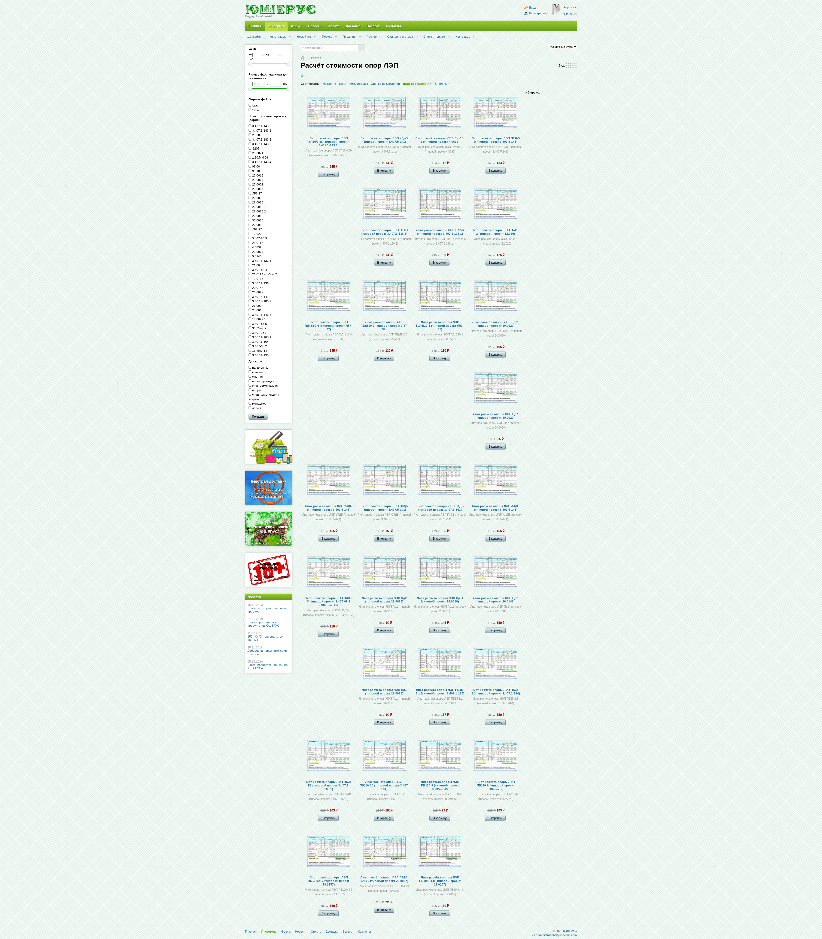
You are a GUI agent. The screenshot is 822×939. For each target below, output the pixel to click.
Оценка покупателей (385, 83)
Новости (314, 26)
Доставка (353, 26)
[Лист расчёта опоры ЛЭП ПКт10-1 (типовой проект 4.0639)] (440, 112)
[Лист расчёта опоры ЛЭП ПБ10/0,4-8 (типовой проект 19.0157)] (440, 851)
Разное (316, 57)
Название (329, 83)
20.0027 (257, 292)
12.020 (256, 234)
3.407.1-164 (260, 341)
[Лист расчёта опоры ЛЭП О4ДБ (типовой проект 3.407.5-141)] (384, 480)
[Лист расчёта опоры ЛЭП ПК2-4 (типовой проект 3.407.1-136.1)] (440, 204)
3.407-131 (258, 332)
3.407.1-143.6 (261, 126)
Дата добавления (416, 83)
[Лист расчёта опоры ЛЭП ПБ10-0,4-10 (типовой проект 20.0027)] (384, 851)
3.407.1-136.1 (261, 261)
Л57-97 (256, 229)
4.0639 (256, 247)
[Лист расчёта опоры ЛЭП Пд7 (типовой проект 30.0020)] (495, 388)
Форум (296, 26)
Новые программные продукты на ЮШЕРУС (263, 622)
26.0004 (257, 305)
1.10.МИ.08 (259, 157)
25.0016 (257, 310)
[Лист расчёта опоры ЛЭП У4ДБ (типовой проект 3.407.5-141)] (328, 480)
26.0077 (257, 180)
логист (256, 408)
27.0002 (257, 184)
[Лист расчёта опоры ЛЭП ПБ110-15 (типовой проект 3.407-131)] (384, 756)
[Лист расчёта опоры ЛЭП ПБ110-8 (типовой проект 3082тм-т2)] (440, 756)
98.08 (255, 166)
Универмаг (276, 26)
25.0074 (257, 252)
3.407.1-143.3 (261, 144)
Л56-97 (256, 193)
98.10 (255, 171)
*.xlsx (255, 110)
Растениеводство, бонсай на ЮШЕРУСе (267, 665)
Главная (255, 26)
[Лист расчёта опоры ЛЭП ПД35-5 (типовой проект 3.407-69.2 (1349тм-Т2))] (328, 572)
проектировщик (262, 381)
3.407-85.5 (259, 323)
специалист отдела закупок (264, 397)
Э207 (255, 148)
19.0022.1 (258, 319)
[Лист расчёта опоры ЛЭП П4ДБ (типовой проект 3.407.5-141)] (440, 480)
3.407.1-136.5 (261, 283)
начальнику (259, 367)
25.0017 (257, 189)
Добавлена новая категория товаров (267, 651)
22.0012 (257, 225)
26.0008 (257, 198)
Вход (532, 7)
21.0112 (257, 243)
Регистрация (537, 13)
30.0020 (257, 220)
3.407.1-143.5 (261, 314)
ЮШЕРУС (570, 931)
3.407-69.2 (259, 346)
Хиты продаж (358, 83)
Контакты (393, 26)
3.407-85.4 (259, 269)
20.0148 (257, 287)
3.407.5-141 (260, 296)
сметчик (257, 376)
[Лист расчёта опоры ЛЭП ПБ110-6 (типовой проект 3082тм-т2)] (495, 756)
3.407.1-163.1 (261, 337)
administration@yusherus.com (556, 935)
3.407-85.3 (259, 238)
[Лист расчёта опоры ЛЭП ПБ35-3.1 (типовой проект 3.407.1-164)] (440, 664)
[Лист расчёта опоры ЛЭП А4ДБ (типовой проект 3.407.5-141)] (495, 480)
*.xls (254, 105)
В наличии (442, 83)
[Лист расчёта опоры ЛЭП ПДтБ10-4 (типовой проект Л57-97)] (328, 296)
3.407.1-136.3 (261, 355)
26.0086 (257, 202)
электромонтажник (264, 385)
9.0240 (256, 256)
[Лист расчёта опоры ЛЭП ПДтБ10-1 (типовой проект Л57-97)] (440, 296)
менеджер (259, 403)
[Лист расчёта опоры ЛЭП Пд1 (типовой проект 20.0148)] (495, 572)
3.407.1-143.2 (261, 139)
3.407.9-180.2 (261, 301)
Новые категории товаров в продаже (266, 608)
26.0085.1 (258, 207)
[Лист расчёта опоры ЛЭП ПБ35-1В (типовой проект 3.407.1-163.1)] (328, 756)
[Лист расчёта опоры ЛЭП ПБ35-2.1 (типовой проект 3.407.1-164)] (495, 664)
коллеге (257, 372)
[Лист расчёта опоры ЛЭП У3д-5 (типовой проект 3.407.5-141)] (384, 112)
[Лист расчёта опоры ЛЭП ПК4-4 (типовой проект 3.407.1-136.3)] (384, 204)
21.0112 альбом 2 (264, 274)
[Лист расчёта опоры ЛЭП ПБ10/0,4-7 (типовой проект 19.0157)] (328, 851)
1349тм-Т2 (259, 350)
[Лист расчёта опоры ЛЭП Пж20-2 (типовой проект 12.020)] (495, 204)
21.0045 (257, 265)
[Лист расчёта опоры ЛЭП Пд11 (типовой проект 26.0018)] (440, 572)
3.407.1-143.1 (261, 130)
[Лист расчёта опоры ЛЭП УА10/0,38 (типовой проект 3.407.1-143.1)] (328, 112)
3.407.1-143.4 (261, 162)
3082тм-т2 (259, 328)
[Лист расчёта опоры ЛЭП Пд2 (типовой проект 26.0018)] (384, 572)
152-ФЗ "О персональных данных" (265, 637)
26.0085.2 (258, 211)
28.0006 (257, 135)
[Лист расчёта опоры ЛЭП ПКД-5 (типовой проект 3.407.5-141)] (495, 112)
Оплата (333, 26)
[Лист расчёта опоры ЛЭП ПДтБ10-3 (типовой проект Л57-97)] (384, 296)
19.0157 (257, 278)
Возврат (373, 26)
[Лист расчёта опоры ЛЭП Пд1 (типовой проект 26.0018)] (384, 664)
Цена (342, 83)
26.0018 (257, 216)
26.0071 (257, 153)
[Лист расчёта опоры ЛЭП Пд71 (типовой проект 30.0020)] (495, 296)
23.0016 (257, 175)
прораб (256, 390)
